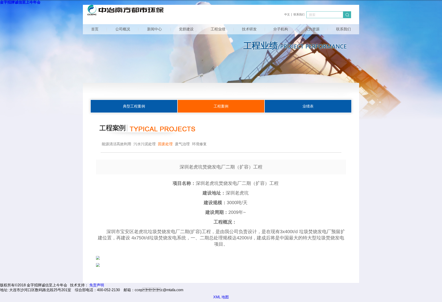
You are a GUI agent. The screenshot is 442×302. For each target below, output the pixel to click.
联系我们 (299, 14)
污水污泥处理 (145, 144)
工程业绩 (218, 29)
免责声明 (96, 285)
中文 (287, 14)
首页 (95, 29)
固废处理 (165, 144)
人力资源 (312, 29)
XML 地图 (221, 297)
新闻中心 (154, 29)
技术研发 (249, 29)
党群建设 (186, 29)
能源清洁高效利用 (116, 144)
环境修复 (199, 144)
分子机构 (280, 29)
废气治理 (182, 144)
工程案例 (221, 106)
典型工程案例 (134, 106)
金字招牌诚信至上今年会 (20, 2)
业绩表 (308, 106)
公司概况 (122, 29)
